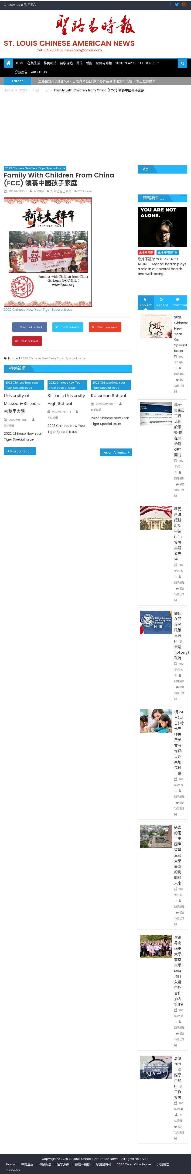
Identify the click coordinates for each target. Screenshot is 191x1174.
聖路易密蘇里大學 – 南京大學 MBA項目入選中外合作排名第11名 (179, 971)
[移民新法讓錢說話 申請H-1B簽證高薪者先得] (156, 517)
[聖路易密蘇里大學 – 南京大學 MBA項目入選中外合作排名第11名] (156, 946)
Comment (179, 305)
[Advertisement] (95, 128)
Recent (162, 305)
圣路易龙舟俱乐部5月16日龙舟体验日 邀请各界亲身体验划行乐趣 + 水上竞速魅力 (97, 80)
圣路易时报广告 (167, 252)
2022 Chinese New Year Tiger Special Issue (35, 168)
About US (39, 72)
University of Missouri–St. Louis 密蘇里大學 (22, 403)
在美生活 (33, 63)
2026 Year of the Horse (135, 63)
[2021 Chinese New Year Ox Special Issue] (156, 326)
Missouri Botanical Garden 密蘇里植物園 (23, 451)
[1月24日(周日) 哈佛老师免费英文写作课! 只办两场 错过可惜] (156, 721)
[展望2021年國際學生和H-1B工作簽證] (156, 1067)
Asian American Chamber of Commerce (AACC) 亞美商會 (118, 452)
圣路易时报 (146, 252)
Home (19, 63)
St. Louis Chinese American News (69, 43)
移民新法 (50, 63)
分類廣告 (21, 72)
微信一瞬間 (84, 63)
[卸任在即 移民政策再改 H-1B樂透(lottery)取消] (156, 622)
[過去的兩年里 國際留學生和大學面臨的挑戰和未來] (156, 836)
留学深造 (66, 63)
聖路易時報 (104, 63)
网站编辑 (39, 191)
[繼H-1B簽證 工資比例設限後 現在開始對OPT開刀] (156, 413)
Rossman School (108, 395)
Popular (146, 305)
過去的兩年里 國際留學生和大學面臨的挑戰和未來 (177, 855)
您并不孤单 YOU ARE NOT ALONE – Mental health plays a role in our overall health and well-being (162, 266)
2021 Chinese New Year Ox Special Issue (181, 334)
